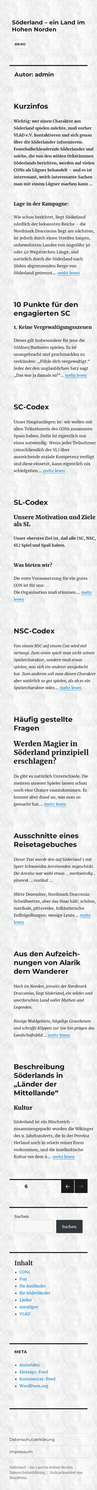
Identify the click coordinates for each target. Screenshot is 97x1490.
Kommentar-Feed (37, 1378)
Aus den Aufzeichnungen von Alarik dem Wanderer (47, 962)
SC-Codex (31, 407)
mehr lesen (69, 272)
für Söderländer (34, 1292)
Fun (23, 1278)
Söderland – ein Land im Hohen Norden (48, 26)
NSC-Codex (34, 631)
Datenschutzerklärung (32, 1439)
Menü (20, 44)
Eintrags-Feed (33, 1371)
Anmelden (29, 1364)
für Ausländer (32, 1285)
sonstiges (28, 1306)
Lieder (25, 1299)
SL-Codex (31, 502)
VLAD (24, 1313)
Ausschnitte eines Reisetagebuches (46, 840)
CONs (24, 1271)
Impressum (21, 1451)
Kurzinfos (31, 106)
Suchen (21, 1216)
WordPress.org (33, 1385)
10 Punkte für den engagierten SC (46, 308)
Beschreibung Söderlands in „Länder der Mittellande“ (39, 1079)
